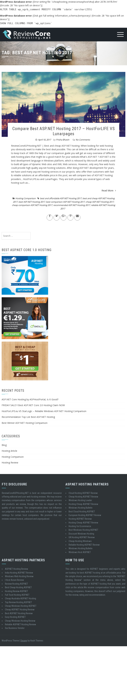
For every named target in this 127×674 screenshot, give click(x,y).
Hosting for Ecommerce (80, 526)
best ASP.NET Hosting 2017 (32, 201)
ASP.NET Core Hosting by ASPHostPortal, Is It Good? (30, 399)
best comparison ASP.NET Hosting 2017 (65, 201)
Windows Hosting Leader (80, 500)
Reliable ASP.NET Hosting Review (20, 624)
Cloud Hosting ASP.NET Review (83, 493)
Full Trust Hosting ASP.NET (17, 595)
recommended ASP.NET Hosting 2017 (71, 205)
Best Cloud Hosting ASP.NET (82, 511)
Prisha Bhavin (62, 139)
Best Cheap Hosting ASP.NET (18, 587)
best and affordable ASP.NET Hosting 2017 (61, 198)
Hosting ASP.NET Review (80, 518)
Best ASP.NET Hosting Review (19, 613)
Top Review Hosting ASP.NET (18, 602)
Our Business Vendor (14, 628)
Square (24, 640)
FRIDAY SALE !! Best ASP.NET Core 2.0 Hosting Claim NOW (33, 405)
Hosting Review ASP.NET (16, 591)
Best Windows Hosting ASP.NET (83, 530)
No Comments (83, 139)
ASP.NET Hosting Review (16, 569)
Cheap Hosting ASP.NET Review (83, 496)
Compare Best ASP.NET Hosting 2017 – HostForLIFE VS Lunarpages (63, 131)
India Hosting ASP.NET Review (19, 572)
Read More (107, 190)
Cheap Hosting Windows (80, 541)
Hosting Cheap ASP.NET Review (83, 504)
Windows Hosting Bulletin (80, 507)
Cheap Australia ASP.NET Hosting (20, 598)
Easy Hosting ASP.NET (15, 617)
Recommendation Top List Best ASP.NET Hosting (28, 416)
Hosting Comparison (25, 198)
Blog (4, 445)
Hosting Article (9, 450)
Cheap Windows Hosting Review (20, 620)
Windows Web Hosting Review (19, 576)
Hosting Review (10, 462)
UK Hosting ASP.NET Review (82, 537)
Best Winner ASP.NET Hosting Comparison (24, 422)
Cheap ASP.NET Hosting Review (19, 609)
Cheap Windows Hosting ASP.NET (20, 606)
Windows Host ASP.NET (80, 552)
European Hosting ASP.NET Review (85, 515)
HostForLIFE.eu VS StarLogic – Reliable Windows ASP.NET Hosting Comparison (44, 411)
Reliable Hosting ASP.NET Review (84, 544)
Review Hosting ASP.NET (16, 583)
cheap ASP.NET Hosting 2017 (100, 201)
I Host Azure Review (14, 580)
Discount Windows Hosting (81, 533)
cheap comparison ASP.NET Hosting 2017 (32, 205)
